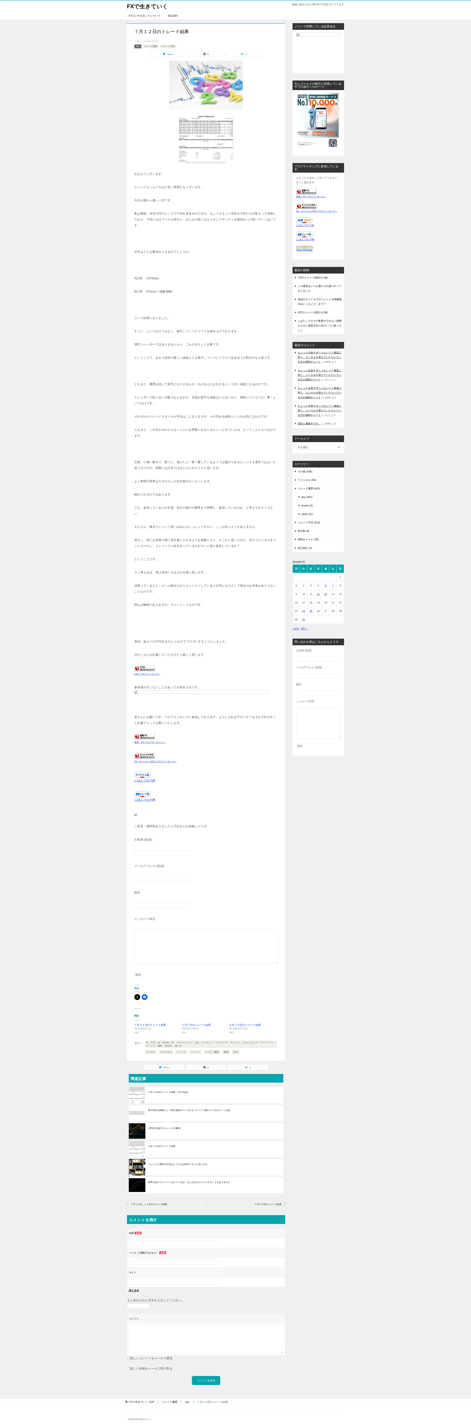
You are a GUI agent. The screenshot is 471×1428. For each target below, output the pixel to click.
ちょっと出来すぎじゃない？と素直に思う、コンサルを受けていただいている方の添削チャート (319, 357)
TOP (141, 1401)
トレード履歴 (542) (309, 488)
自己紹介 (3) (305, 548)
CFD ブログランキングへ (147, 674)
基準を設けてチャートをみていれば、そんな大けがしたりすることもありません (189, 1182)
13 (325, 594)
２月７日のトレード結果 (196, 1024)
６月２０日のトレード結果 (245, 1024)
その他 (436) (305, 471)
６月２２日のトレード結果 (162, 1146)
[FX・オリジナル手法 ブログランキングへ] (144, 755)
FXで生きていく (147, 6)
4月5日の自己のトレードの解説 (164, 1128)
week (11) (307, 514)
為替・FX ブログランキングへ (149, 742)
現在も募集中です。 (309, 423)
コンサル (150, 1052)
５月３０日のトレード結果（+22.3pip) (168, 1092)
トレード (195, 1052)
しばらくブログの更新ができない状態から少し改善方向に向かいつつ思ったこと (319, 325)
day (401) (307, 496)
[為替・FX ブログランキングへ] (144, 736)
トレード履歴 (150, 46)
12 (318, 594)
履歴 (226, 1052)
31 (303, 619)
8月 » (304, 628)
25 (310, 611)
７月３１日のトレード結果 (150, 1024)
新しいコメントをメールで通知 (151, 1358)
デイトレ (181, 1052)
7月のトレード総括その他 (312, 277)
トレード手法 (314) (309, 522)
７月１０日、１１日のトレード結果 (149, 1204)
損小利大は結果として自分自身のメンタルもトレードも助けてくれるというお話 (189, 1110)
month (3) (307, 505)
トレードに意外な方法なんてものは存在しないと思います (177, 1164)
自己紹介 (173, 15)
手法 (235, 1052)
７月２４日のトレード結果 (267, 1204)
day (138, 46)
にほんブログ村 (144, 780)
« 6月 (296, 628)
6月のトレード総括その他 (312, 312)
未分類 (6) (303, 530)
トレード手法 (168, 46)
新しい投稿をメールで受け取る (151, 1368)
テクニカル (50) (307, 480)
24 (303, 611)
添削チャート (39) (308, 539)
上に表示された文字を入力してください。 (155, 1300)
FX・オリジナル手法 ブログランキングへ (155, 761)
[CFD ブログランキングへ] (144, 668)
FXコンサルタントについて (144, 15)
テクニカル (166, 1052)
